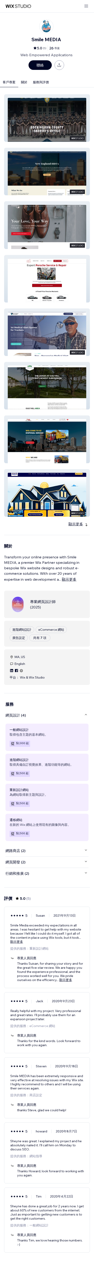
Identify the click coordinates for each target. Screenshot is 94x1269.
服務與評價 (41, 82)
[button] (47, 118)
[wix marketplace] (18, 6)
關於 (24, 82)
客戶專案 (9, 82)
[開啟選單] (86, 6)
